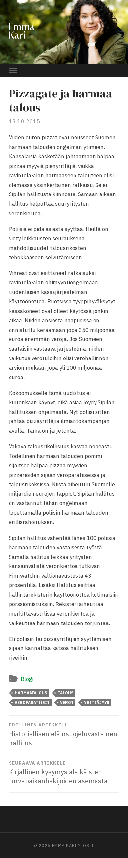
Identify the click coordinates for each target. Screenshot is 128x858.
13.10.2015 (24, 121)
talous (66, 692)
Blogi (27, 679)
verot (67, 702)
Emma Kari (64, 845)
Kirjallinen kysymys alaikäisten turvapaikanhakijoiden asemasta (58, 772)
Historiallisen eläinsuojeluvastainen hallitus (63, 734)
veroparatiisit (32, 702)
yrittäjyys (96, 702)
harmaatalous (31, 692)
